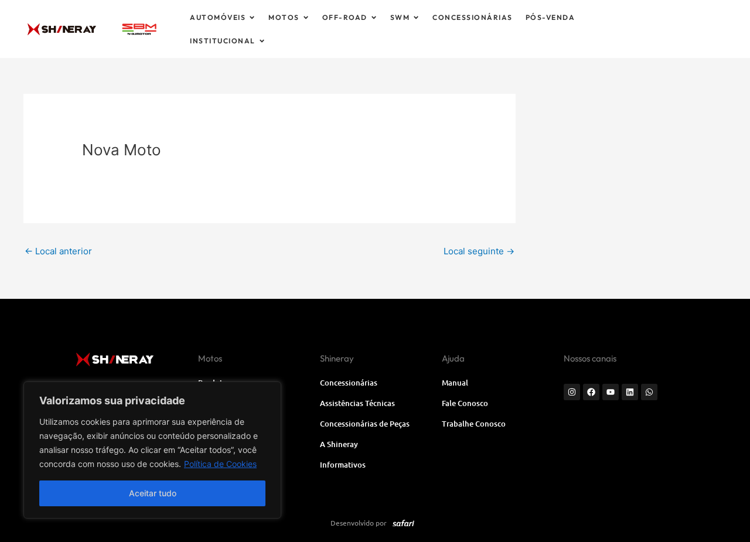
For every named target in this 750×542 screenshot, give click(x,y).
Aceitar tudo (152, 493)
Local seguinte (479, 251)
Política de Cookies (220, 464)
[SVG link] (139, 29)
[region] (152, 450)
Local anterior (58, 251)
